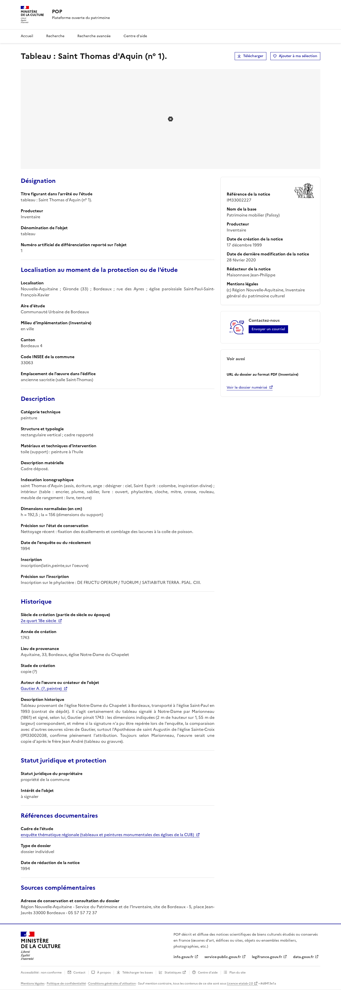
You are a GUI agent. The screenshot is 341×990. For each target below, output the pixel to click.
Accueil (27, 36)
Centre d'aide (135, 36)
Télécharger (253, 56)
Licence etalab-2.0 (240, 983)
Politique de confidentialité (66, 983)
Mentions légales (32, 983)
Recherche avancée (94, 36)
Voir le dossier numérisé (247, 387)
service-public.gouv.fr (222, 957)
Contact (79, 972)
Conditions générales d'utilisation (112, 983)
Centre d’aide (208, 972)
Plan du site (237, 972)
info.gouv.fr (183, 957)
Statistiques (173, 972)
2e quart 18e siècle (38, 621)
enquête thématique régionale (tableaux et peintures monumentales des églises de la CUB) (107, 835)
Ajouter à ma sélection (298, 56)
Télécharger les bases (137, 972)
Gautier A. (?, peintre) (41, 688)
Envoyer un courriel (268, 329)
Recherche (55, 36)
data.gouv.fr (303, 957)
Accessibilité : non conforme (41, 972)
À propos (104, 972)
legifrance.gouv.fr (267, 957)
